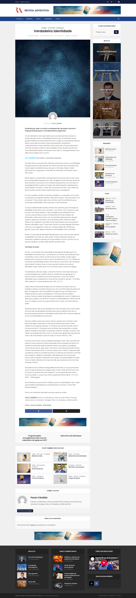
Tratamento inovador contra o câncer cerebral (111, 218)
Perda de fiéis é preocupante (69, 566)
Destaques (60, 28)
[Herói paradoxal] (100, 167)
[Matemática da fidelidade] (100, 159)
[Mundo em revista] (100, 234)
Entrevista (79, 465)
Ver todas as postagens (25, 511)
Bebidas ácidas (37, 456)
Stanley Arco (107, 73)
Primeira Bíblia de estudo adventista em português (72, 575)
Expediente (112, 595)
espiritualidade (37, 405)
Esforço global (110, 227)
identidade (47, 405)
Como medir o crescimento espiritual (48, 158)
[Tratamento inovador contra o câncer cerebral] (100, 217)
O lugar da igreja (74, 478)
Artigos (44, 28)
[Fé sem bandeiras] (100, 183)
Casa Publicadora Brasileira (50, 595)
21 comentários (68, 569)
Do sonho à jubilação (107, 51)
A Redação (108, 92)
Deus (28, 405)
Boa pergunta (41, 465)
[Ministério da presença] (100, 175)
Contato (118, 595)
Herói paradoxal (37, 469)
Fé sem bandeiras (38, 478)
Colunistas (48, 19)
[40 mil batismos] (100, 209)
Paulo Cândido (34, 36)
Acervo (17, 2)
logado (32, 525)
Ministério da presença (76, 467)
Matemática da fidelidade (77, 456)
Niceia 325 (107, 108)
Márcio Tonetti (108, 54)
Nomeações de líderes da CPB (107, 127)
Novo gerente (106, 89)
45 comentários (68, 561)
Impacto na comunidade (109, 201)
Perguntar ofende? (70, 583)
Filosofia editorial (103, 595)
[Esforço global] (100, 226)
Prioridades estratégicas (107, 70)
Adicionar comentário (71, 36)
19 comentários (68, 579)
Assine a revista (24, 2)
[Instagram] (91, 583)
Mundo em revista (111, 234)
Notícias (107, 206)
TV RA (58, 19)
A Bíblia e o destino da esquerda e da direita (71, 558)
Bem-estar (40, 454)
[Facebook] (96, 583)
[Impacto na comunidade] (100, 201)
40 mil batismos (110, 209)
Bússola (76, 476)
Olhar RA (108, 198)
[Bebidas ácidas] (100, 151)
